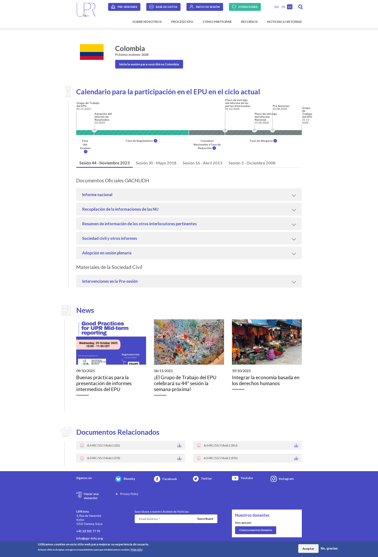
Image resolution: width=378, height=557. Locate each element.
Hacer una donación (91, 496)
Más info (137, 549)
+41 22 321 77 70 (88, 531)
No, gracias (329, 548)
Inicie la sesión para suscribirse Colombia (149, 64)
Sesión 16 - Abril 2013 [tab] (202, 162)
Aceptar (308, 548)
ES (289, 7)
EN (276, 7)
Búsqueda (300, 7)
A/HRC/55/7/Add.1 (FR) (103, 458)
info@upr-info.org (89, 538)
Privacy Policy (129, 494)
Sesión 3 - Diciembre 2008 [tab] (252, 162)
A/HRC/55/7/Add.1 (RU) (220, 445)
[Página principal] (86, 9)
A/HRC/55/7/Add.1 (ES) (103, 445)
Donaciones (248, 6)
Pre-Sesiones (127, 6)
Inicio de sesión (208, 6)
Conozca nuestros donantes (255, 530)
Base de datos (166, 6)
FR (283, 7)
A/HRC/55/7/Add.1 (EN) (220, 458)
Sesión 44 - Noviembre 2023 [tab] (104, 162)
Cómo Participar (217, 21)
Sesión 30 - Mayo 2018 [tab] (156, 162)
